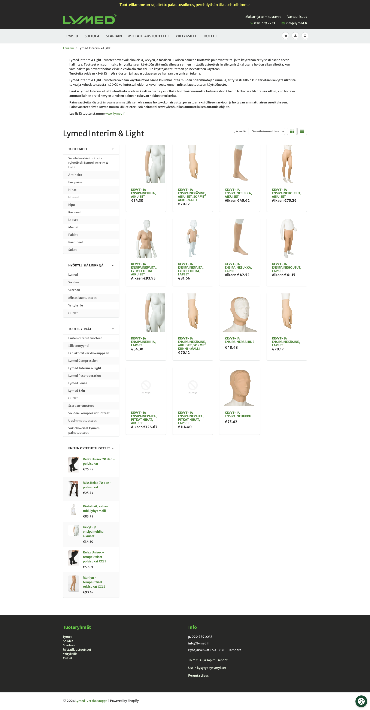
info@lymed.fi (296, 23)
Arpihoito (75, 175)
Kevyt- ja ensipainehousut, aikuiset (286, 193)
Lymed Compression (83, 361)
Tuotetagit (77, 149)
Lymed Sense (77, 383)
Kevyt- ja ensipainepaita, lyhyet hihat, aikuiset (144, 269)
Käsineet (74, 212)
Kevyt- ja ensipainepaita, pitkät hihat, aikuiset (144, 418)
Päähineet (75, 242)
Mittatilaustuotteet (148, 36)
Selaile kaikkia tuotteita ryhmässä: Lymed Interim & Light (88, 162)
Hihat (72, 190)
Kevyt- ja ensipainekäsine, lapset (286, 341)
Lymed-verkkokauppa (91, 701)
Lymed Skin (76, 391)
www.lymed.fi (115, 113)
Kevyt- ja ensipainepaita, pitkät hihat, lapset (191, 418)
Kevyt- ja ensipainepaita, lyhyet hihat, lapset (191, 269)
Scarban (114, 36)
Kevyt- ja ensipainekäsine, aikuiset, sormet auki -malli (192, 195)
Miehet (73, 227)
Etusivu (68, 48)
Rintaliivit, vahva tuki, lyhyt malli (95, 508)
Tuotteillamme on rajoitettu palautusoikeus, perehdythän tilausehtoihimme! (185, 4)
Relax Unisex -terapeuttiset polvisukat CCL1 (94, 556)
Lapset (73, 220)
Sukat (72, 250)
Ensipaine (75, 182)
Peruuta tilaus (198, 675)
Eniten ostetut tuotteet (85, 338)
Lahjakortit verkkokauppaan (88, 353)
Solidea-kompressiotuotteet (89, 413)
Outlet (210, 36)
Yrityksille (186, 36)
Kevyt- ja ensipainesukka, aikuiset (238, 193)
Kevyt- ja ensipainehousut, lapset (286, 267)
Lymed (72, 36)
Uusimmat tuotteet (82, 421)
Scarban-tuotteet (81, 406)
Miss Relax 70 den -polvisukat (97, 485)
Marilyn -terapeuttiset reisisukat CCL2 (94, 582)
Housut (73, 197)
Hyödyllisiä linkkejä (85, 265)
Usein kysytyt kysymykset (207, 668)
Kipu (71, 205)
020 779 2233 (264, 23)
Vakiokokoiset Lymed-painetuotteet (84, 430)
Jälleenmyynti (78, 346)
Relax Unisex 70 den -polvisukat (99, 461)
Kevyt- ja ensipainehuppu (238, 414)
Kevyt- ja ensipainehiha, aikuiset (93, 531)
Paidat (73, 235)
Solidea (92, 36)
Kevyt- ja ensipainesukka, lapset (238, 267)
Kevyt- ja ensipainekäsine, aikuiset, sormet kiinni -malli (192, 343)
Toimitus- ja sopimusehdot (208, 660)
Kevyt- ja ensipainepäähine (239, 340)
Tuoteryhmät (79, 329)
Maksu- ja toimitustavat (263, 17)
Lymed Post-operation (84, 376)
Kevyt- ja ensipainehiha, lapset (143, 341)
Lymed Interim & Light (84, 368)
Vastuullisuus (297, 17)
